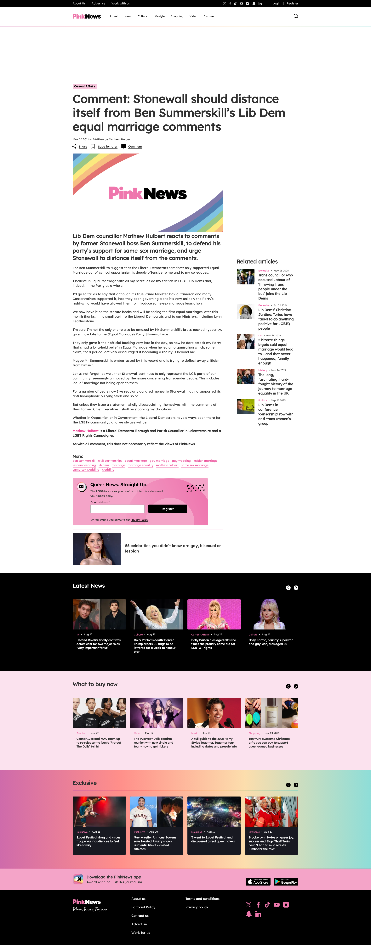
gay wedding (181, 460)
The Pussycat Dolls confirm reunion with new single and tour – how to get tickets (153, 742)
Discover (209, 16)
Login (276, 3)
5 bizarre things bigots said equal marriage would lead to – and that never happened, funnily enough (275, 351)
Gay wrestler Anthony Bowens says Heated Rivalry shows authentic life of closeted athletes (155, 843)
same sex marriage (194, 465)
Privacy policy (197, 907)
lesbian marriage (205, 460)
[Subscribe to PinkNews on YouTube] (276, 905)
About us (138, 899)
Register (292, 3)
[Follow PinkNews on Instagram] (286, 905)
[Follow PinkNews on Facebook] (258, 905)
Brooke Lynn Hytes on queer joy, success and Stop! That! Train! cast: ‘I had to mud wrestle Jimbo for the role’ (271, 843)
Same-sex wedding (86, 469)
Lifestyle (159, 16)
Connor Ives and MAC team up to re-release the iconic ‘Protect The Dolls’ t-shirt (99, 742)
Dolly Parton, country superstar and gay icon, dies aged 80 (271, 642)
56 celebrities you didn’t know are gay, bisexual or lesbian (173, 548)
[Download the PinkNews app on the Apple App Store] (258, 882)
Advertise (98, 3)
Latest (114, 16)
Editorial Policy (143, 907)
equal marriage (136, 460)
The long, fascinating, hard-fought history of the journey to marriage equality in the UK (275, 383)
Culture (142, 16)
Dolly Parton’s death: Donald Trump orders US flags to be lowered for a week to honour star (154, 645)
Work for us (140, 933)
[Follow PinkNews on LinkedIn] (260, 3)
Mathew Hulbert (86, 431)
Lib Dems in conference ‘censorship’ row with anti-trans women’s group (276, 414)
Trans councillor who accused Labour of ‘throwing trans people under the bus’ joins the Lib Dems (275, 286)
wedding (108, 469)
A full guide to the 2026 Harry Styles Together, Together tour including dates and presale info (214, 742)
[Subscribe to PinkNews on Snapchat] (248, 915)
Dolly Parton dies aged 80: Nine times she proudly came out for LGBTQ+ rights (213, 644)
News (128, 16)
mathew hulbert (167, 465)
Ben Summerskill (84, 460)
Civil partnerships (110, 460)
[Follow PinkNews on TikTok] (267, 905)
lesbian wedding (84, 465)
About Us (79, 3)
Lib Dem (104, 465)
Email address (104, 502)
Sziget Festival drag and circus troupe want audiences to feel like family (98, 841)
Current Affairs (84, 86)
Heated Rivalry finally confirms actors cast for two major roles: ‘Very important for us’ (99, 644)
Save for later (107, 146)
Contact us (140, 916)
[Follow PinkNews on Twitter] (248, 905)
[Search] (296, 16)
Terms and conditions (203, 899)
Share (83, 146)
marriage (118, 465)
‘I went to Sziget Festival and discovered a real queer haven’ (213, 839)
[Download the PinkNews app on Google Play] (286, 882)
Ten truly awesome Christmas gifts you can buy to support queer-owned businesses (269, 742)
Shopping (177, 16)
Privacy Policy (139, 519)
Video (193, 16)
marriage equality (140, 465)
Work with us (120, 3)
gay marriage (159, 460)
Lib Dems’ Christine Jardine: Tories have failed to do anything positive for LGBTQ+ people (276, 319)
